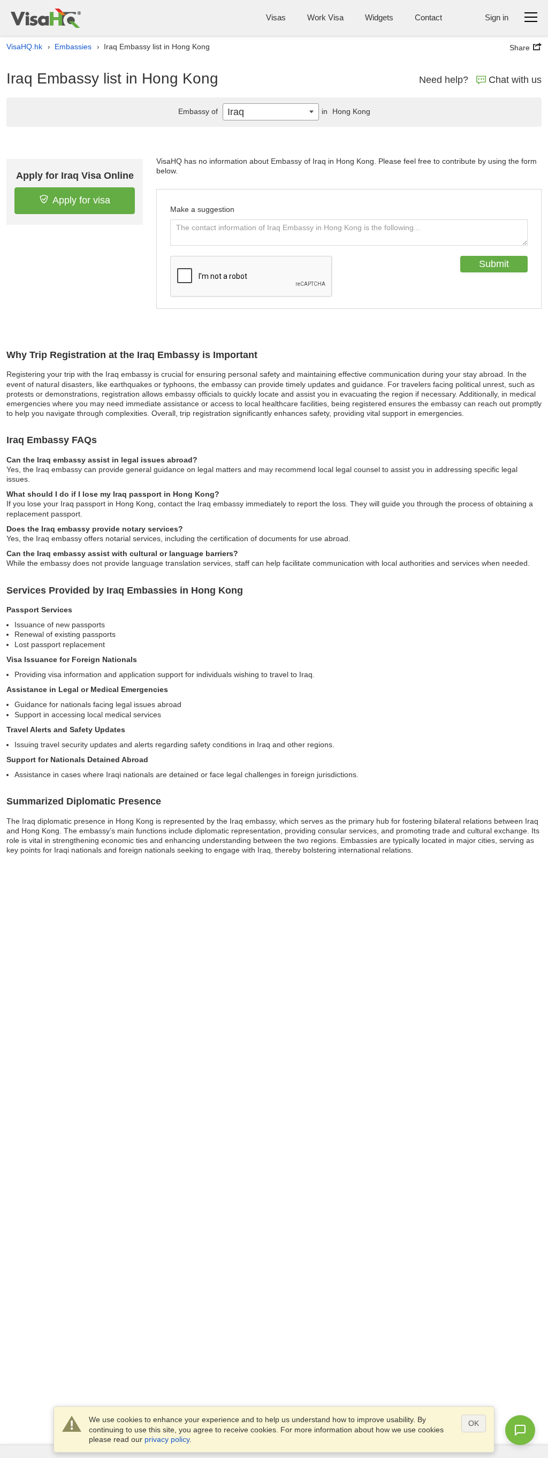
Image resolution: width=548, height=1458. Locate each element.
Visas (276, 17)
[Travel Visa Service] (46, 18)
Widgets (379, 17)
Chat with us (515, 79)
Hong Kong (346, 111)
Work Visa (325, 17)
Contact (428, 17)
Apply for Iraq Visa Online (75, 175)
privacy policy (166, 1439)
